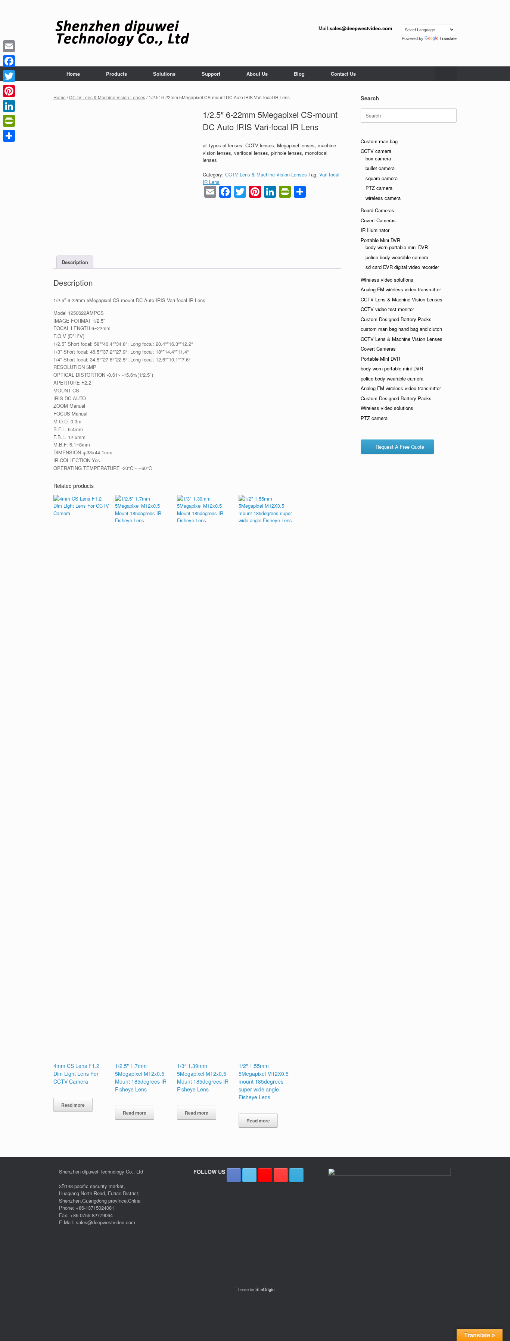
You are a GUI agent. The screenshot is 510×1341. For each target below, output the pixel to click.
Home (73, 73)
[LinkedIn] (8, 105)
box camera (378, 158)
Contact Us (343, 73)
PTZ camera (379, 187)
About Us (257, 73)
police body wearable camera (397, 257)
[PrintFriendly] (8, 120)
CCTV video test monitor (387, 309)
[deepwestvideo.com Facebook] (234, 1175)
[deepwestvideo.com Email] (296, 1175)
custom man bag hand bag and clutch (401, 328)
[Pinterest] (8, 91)
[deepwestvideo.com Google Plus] (265, 1175)
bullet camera (380, 168)
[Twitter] (8, 76)
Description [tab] (75, 262)
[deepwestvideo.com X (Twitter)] (249, 1175)
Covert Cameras (378, 220)
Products (116, 73)
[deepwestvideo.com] (122, 33)
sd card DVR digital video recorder (402, 266)
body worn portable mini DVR (397, 247)
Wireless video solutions (387, 279)
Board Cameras (377, 210)
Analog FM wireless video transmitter (401, 289)
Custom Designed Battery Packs (396, 319)
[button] (446, 73)
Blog (299, 73)
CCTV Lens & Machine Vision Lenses (107, 97)
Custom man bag (379, 141)
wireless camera (383, 197)
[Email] (8, 46)
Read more (73, 1105)
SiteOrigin (264, 1289)
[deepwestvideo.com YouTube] (281, 1175)
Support (211, 73)
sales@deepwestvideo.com (361, 28)
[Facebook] (8, 61)
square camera (382, 178)
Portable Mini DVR (380, 240)
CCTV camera (376, 150)
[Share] (8, 135)
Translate (448, 38)
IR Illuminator (375, 230)
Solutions (164, 73)
